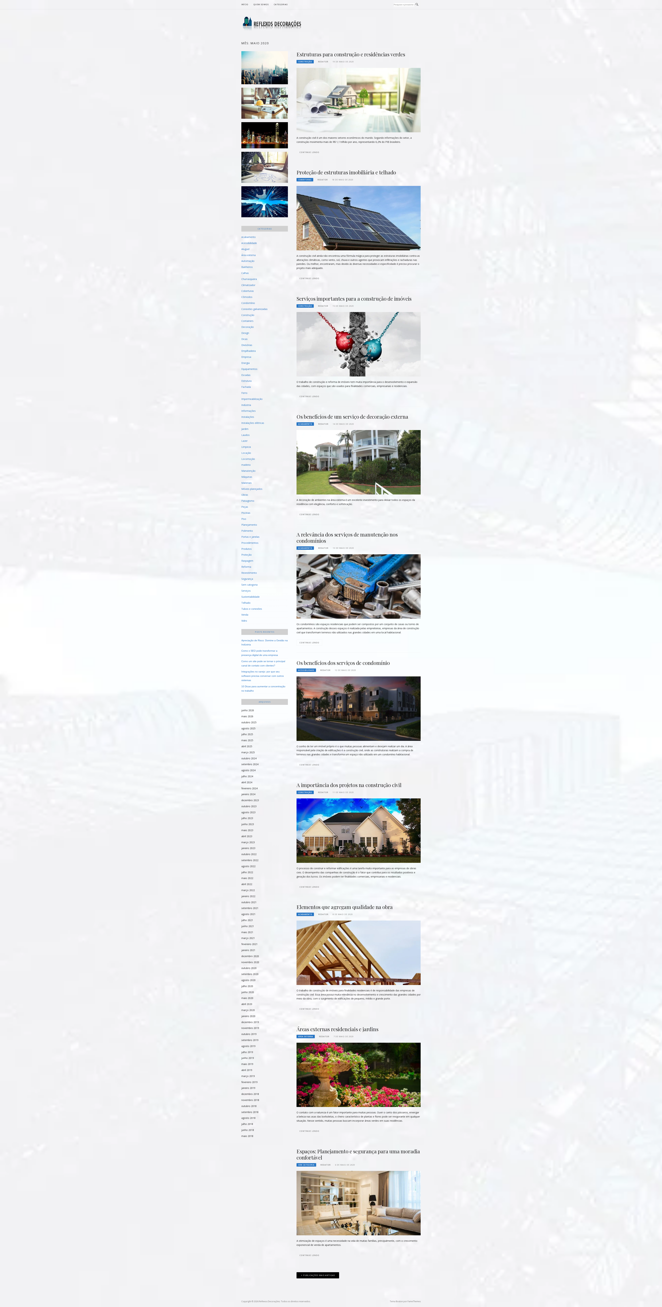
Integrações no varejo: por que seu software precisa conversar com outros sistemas (262, 676)
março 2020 (248, 1010)
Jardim (244, 429)
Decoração (247, 327)
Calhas (245, 273)
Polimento (247, 530)
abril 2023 (246, 836)
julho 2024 (247, 776)
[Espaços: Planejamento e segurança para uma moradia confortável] (359, 1202)
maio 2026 (247, 716)
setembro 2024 (249, 764)
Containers (247, 321)
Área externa (305, 1036)
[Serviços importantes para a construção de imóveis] (359, 344)
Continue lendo (309, 152)
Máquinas (246, 476)
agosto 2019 (248, 1046)
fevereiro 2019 (249, 1082)
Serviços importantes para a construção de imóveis (354, 298)
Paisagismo (247, 500)
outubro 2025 (249, 722)
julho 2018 (247, 1124)
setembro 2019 (249, 1040)
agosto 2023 (248, 812)
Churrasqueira (249, 279)
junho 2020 (247, 992)
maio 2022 (247, 878)
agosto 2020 (248, 980)
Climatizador (248, 285)
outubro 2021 (249, 902)
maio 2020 (247, 998)
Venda (244, 614)
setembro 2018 (249, 1112)
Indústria (246, 405)
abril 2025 (246, 746)
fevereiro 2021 (249, 944)
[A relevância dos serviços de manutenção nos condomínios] (359, 586)
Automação (247, 261)
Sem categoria (306, 1165)
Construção (305, 61)
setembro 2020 (249, 974)
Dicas (244, 339)
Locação (246, 453)
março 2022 (248, 890)
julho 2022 (247, 872)
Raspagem (247, 560)
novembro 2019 (250, 1028)
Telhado (245, 602)
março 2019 (248, 1076)
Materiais (246, 482)
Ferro (244, 393)
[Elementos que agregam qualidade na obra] (359, 952)
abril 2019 (246, 1070)
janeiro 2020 (248, 1016)
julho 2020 (247, 986)
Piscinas (245, 512)
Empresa (246, 357)
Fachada (246, 387)
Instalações (247, 416)
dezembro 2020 (250, 956)
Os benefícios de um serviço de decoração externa (352, 416)
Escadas (245, 375)
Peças (244, 506)
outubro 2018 (249, 1106)
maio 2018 (247, 1136)
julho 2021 (247, 920)
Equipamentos (249, 369)
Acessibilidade (306, 670)
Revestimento (249, 572)
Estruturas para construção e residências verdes (351, 54)
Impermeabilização (252, 399)
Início (244, 4)
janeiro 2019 (248, 1088)
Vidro (244, 620)
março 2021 (248, 938)
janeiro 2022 (248, 896)
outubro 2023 (249, 806)
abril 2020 (246, 1004)
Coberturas (305, 179)
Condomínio (248, 303)
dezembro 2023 (250, 800)
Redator (323, 61)
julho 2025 (247, 734)
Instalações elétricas (252, 423)
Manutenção (248, 470)
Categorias (281, 4)
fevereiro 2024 (249, 788)
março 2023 (248, 842)
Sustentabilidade (250, 596)
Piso (243, 518)
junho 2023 (247, 824)
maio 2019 (247, 1064)
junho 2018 (247, 1130)
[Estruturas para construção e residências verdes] (359, 99)
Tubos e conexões (251, 608)
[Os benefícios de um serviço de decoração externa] (359, 462)
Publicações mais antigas (319, 1275)
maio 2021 (247, 932)
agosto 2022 (248, 866)
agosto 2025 (248, 728)
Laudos (245, 435)
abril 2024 (246, 782)
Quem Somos (261, 4)
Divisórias (246, 345)
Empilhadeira (248, 351)
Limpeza (246, 446)
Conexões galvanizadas (254, 309)
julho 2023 (247, 818)
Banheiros (247, 267)
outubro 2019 (249, 1034)
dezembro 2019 (250, 1022)
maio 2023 (247, 830)
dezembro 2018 (250, 1094)
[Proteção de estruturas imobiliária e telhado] (359, 217)
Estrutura (246, 380)
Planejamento (249, 524)
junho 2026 (247, 710)
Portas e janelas (250, 536)
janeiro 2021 (248, 950)
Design (245, 333)
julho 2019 (247, 1052)
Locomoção (248, 459)
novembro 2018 (250, 1100)
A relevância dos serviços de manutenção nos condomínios (347, 537)
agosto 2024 (248, 770)
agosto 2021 (248, 914)
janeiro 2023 (248, 848)
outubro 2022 (249, 854)
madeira (245, 464)
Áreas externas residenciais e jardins (337, 1029)
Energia (245, 363)
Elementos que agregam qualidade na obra (345, 906)
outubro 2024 (249, 758)
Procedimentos (249, 542)
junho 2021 (247, 926)
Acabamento (305, 424)
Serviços (246, 590)
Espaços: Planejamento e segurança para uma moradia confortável (358, 1154)
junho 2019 (247, 1058)
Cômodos (246, 297)
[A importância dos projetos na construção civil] (359, 830)
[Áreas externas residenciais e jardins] (359, 1074)
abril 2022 (246, 884)
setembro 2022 (249, 860)
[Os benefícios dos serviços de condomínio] (359, 708)
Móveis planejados (251, 489)
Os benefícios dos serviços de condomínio (343, 662)
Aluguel (245, 249)
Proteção (246, 554)
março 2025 (248, 752)
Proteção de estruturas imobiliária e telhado (346, 172)
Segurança (247, 578)
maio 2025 (247, 740)
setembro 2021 (249, 908)
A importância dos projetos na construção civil (349, 785)
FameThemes (414, 1301)
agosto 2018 (248, 1118)
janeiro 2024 (248, 794)
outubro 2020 (249, 968)
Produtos (246, 548)
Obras (244, 494)
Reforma (246, 566)
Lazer (244, 440)
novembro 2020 (250, 962)
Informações (248, 410)
